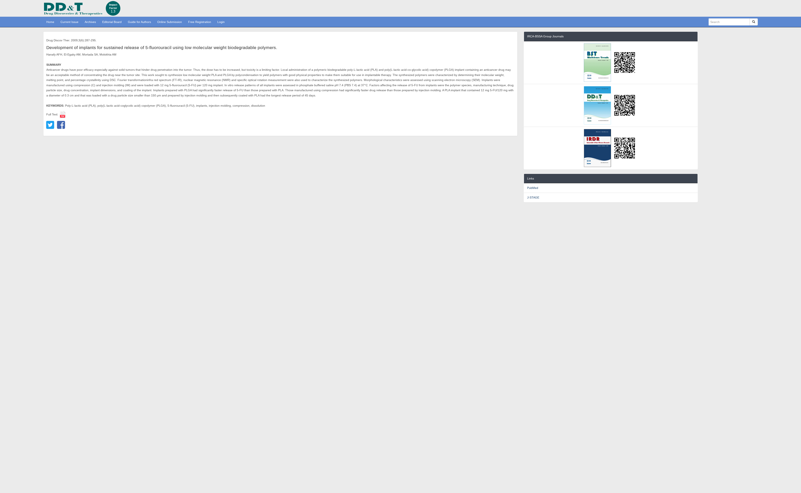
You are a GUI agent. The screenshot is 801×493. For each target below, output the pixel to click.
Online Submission (169, 22)
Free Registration (199, 22)
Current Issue (69, 22)
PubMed (532, 188)
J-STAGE (533, 197)
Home (50, 22)
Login (221, 22)
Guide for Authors (139, 22)
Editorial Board (112, 22)
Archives (90, 22)
